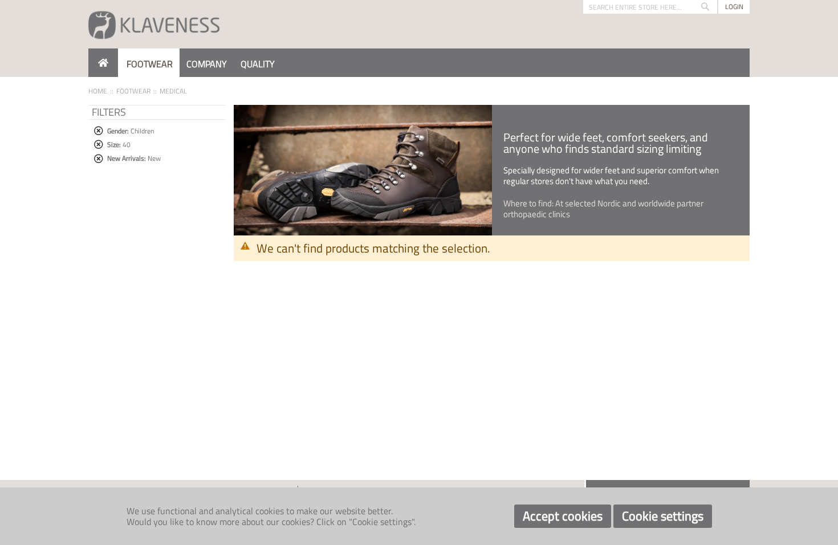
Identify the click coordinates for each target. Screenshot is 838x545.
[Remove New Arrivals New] (98, 158)
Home (97, 91)
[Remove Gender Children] (98, 130)
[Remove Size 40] (98, 144)
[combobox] (650, 7)
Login (734, 6)
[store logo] (153, 24)
